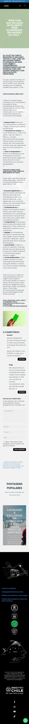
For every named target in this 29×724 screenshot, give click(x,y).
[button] (25, 720)
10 (20, 542)
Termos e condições (9, 588)
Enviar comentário (19, 449)
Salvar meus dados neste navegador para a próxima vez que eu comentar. (13, 444)
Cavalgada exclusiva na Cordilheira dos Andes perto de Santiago (14, 521)
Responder (22, 359)
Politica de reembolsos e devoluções (15, 595)
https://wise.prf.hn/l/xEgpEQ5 (15, 306)
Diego (10, 536)
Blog (11, 538)
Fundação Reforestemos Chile (12, 592)
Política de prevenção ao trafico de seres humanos (14, 600)
